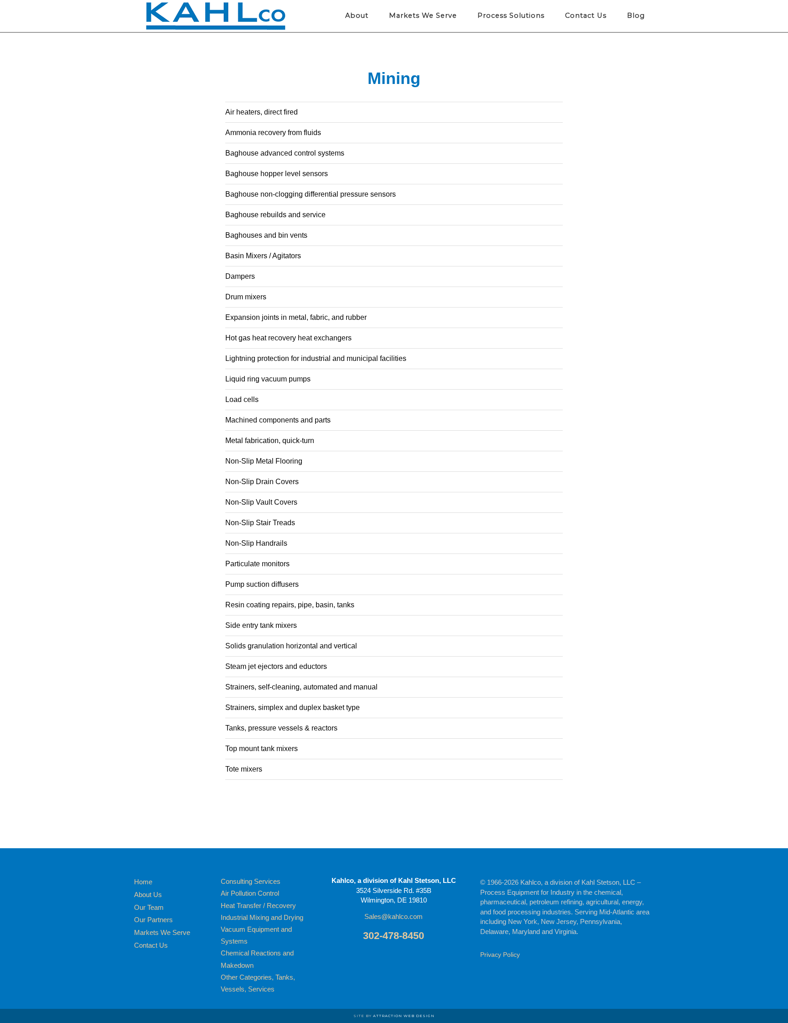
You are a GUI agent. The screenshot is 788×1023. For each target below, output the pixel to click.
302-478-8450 (393, 935)
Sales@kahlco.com (393, 916)
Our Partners (153, 920)
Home (143, 882)
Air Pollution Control (250, 893)
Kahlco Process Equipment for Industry (216, 16)
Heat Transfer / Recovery (258, 905)
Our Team (149, 907)
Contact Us (151, 945)
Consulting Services (250, 881)
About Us (148, 894)
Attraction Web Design (404, 1015)
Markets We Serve (162, 932)
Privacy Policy (500, 954)
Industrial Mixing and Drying (262, 917)
